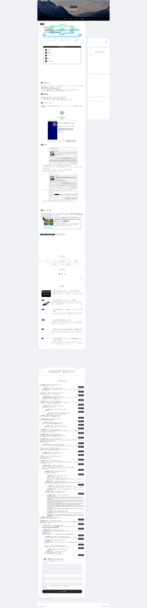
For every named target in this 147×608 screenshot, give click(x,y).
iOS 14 (46, 234)
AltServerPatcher (74, 213)
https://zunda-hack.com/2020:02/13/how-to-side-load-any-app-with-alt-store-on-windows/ (65, 515)
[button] (77, 39)
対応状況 (49, 52)
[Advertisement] (62, 72)
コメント (45, 562)
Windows (63, 234)
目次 (62, 46)
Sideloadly (58, 234)
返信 (81, 387)
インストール (50, 55)
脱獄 (50, 234)
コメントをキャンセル (58, 559)
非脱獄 (54, 234)
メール (43, 581)
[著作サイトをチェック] (59, 274)
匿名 (45, 559)
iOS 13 (42, 234)
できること (49, 50)
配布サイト (43, 106)
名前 (43, 576)
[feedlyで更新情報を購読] (62, 274)
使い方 (48, 58)
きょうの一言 (50, 61)
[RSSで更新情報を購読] (65, 274)
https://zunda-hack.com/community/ (51, 527)
